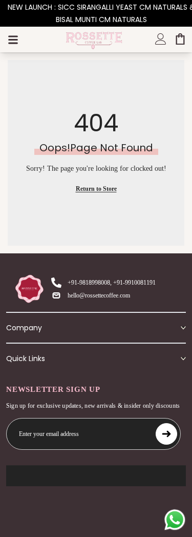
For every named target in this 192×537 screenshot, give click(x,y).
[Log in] (160, 39)
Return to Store (96, 188)
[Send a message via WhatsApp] (175, 520)
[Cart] (180, 39)
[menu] (13, 39)
